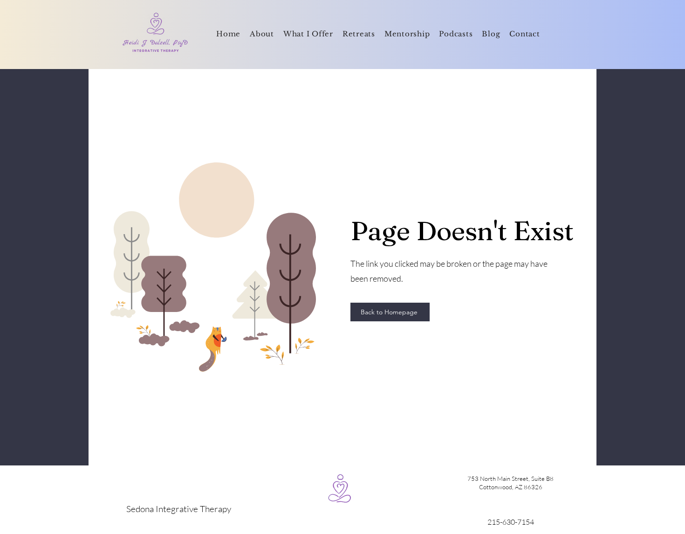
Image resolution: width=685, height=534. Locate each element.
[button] (308, 34)
